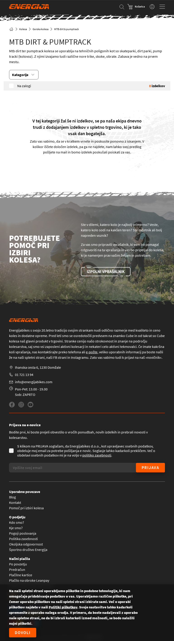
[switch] (152, 6)
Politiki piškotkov (63, 607)
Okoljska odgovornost (26, 544)
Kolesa (23, 29)
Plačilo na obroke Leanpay (29, 580)
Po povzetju (18, 564)
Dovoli (23, 632)
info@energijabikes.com (33, 382)
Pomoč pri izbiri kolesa (26, 508)
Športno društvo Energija (28, 549)
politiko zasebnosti (96, 455)
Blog (12, 497)
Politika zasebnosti (23, 538)
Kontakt (15, 502)
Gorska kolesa (40, 29)
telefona (74, 352)
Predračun (17, 569)
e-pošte (91, 352)
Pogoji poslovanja (22, 533)
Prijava (150, 467)
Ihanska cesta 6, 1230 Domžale (38, 367)
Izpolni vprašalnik (106, 271)
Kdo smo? (16, 522)
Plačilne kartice (20, 575)
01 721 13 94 (24, 374)
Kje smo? (16, 528)
